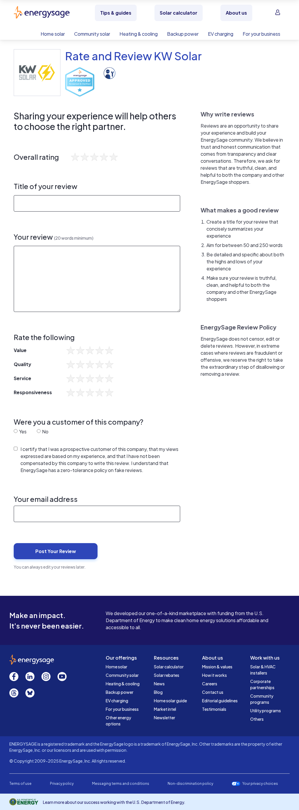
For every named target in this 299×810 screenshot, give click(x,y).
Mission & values (217, 666)
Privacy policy (62, 783)
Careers (209, 683)
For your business (122, 709)
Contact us (212, 692)
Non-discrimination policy (190, 783)
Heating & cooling (123, 683)
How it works (214, 675)
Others (257, 719)
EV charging (117, 700)
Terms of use (20, 783)
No (44, 431)
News (159, 683)
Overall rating (36, 157)
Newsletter (164, 717)
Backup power (119, 692)
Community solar (122, 675)
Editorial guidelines (220, 700)
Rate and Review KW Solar (133, 56)
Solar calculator (169, 666)
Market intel (165, 709)
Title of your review (45, 186)
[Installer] (109, 72)
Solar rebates (166, 675)
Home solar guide (170, 700)
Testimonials (214, 709)
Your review (53, 237)
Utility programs (265, 710)
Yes (22, 431)
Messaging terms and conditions (120, 783)
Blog (158, 692)
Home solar (116, 666)
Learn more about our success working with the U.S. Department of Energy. (114, 802)
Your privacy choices (260, 784)
